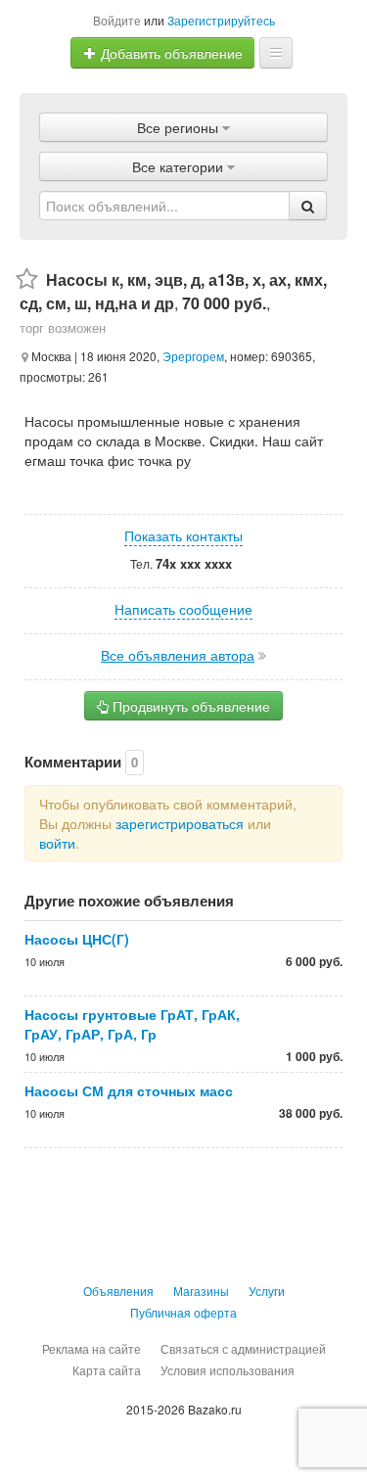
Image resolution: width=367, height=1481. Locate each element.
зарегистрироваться (179, 823)
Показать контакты (183, 535)
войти (57, 843)
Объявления (118, 1290)
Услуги (267, 1290)
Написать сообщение (183, 609)
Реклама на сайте (91, 1348)
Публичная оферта (183, 1312)
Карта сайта (106, 1370)
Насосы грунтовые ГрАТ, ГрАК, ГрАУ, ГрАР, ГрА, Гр (132, 1023)
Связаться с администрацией (243, 1348)
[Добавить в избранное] (27, 279)
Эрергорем (193, 355)
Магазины (201, 1290)
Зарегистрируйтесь (221, 20)
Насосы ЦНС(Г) (76, 939)
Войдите (117, 20)
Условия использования (228, 1370)
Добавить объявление (170, 53)
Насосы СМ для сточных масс (128, 1090)
